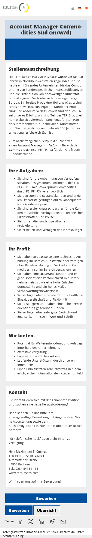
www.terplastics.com (24, 473)
